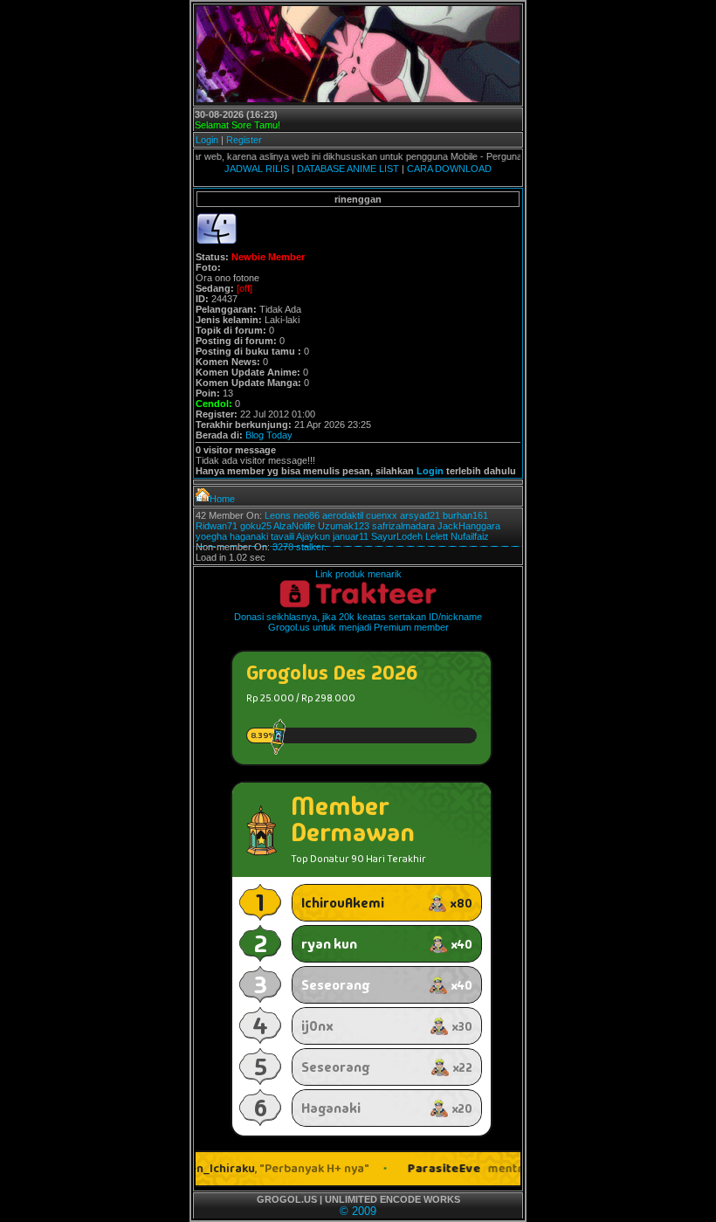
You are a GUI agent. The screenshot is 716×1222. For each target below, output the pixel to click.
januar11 (350, 536)
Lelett (436, 536)
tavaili (282, 536)
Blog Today (269, 435)
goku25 (256, 526)
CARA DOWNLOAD (449, 168)
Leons (278, 515)
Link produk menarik (358, 574)
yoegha (211, 536)
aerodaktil (342, 515)
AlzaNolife (294, 526)
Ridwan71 (217, 526)
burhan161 (465, 515)
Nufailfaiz (470, 536)
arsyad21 (420, 515)
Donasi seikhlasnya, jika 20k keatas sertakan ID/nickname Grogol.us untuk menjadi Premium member (358, 621)
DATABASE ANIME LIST (348, 168)
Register (244, 140)
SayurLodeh (397, 536)
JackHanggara (468, 526)
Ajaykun (313, 536)
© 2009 (358, 1211)
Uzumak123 (343, 526)
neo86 (306, 515)
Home (222, 499)
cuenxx (381, 515)
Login (207, 140)
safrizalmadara (403, 526)
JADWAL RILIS (256, 168)
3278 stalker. (299, 547)
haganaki (249, 536)
